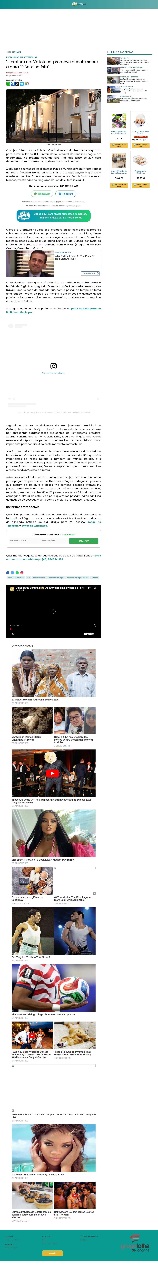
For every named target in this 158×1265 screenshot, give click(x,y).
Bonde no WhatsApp (34, 525)
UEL (28, 578)
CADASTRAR (84, 541)
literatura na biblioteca (16, 578)
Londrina (94, 578)
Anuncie (52, 1253)
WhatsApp (44, 193)
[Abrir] (3, 4)
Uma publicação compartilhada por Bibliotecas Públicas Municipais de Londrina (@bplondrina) (53, 412)
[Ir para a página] (79, 4)
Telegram (67, 193)
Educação (16, 52)
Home (8, 52)
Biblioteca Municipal (56, 578)
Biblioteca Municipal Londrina (77, 578)
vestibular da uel (39, 578)
